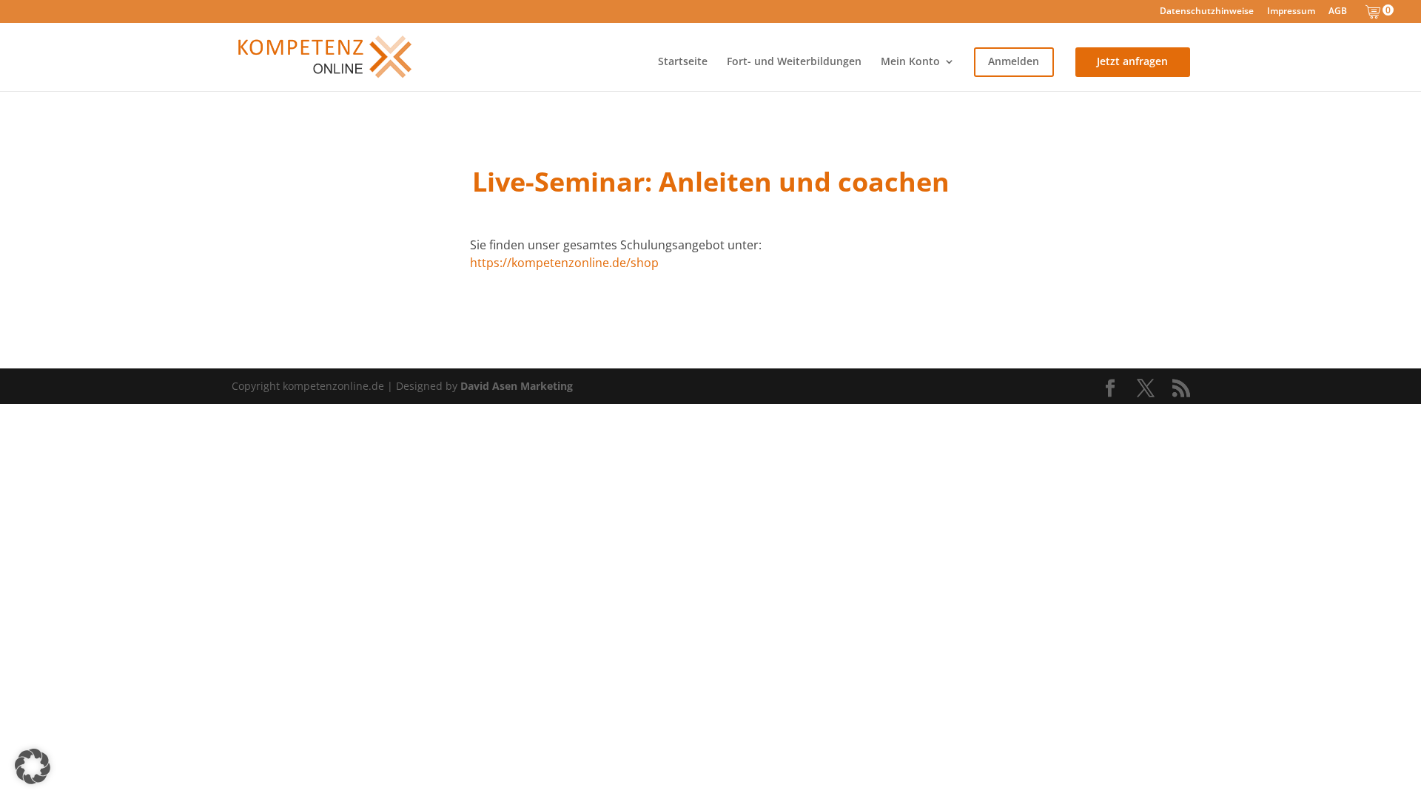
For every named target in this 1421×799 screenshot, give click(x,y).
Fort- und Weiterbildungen (794, 62)
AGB (1337, 12)
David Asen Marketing (516, 386)
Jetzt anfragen (1132, 62)
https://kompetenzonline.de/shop (564, 262)
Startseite (683, 62)
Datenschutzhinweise (1207, 12)
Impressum (1291, 12)
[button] (32, 766)
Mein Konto (910, 62)
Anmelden (1013, 62)
